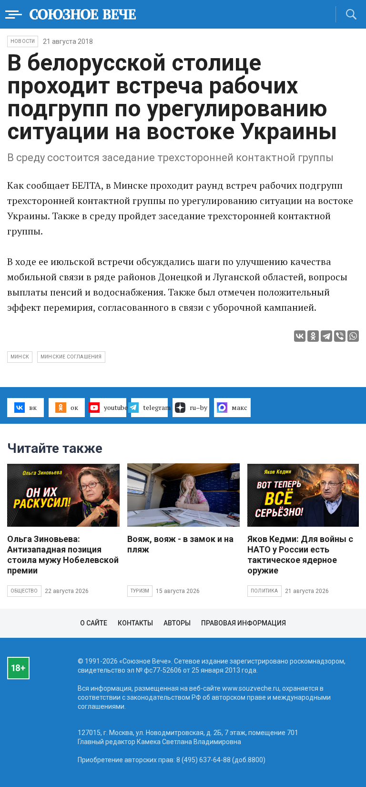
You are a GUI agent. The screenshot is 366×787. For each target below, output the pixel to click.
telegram (155, 407)
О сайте (93, 623)
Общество (24, 590)
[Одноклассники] (313, 336)
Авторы (177, 623)
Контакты (135, 623)
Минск (19, 356)
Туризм (140, 590)
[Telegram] (326, 336)
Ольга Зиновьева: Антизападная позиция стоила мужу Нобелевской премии (63, 554)
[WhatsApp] (353, 336)
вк (33, 407)
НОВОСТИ (22, 41)
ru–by (198, 407)
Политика (264, 590)
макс (239, 407)
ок (74, 407)
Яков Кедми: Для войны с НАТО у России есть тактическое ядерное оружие (300, 554)
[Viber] (340, 336)
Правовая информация (243, 623)
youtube (115, 407)
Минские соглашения (71, 356)
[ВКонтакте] (299, 336)
